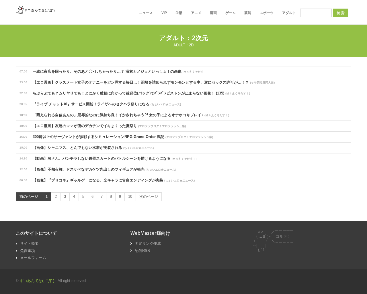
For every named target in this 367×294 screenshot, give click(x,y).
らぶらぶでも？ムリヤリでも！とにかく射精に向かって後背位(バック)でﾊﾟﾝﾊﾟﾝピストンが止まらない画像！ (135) (134, 93)
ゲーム (230, 13)
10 (130, 196)
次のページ (148, 196)
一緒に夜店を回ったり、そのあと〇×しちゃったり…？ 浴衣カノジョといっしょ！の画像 (113, 71)
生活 (178, 13)
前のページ (28, 196)
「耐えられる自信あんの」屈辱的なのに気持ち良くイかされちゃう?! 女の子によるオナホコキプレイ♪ (124, 115)
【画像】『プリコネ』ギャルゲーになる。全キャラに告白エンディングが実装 (107, 180)
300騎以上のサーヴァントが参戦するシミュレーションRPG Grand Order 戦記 (116, 137)
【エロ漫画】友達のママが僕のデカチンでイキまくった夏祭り (102, 126)
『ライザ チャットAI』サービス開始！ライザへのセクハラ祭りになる (100, 104)
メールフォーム (33, 258)
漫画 (213, 13)
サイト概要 (29, 243)
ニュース (146, 13)
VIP (164, 13)
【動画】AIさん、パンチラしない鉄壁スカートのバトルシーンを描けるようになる (107, 158)
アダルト (289, 13)
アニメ (196, 13)
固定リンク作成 (148, 243)
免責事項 (27, 250)
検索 (341, 13)
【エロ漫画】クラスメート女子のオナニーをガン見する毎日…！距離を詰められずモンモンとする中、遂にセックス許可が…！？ (147, 82)
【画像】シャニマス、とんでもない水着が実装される (86, 147)
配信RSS (142, 250)
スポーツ (267, 13)
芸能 (247, 13)
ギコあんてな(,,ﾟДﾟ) (37, 281)
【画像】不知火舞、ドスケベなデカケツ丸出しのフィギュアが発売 (97, 169)
